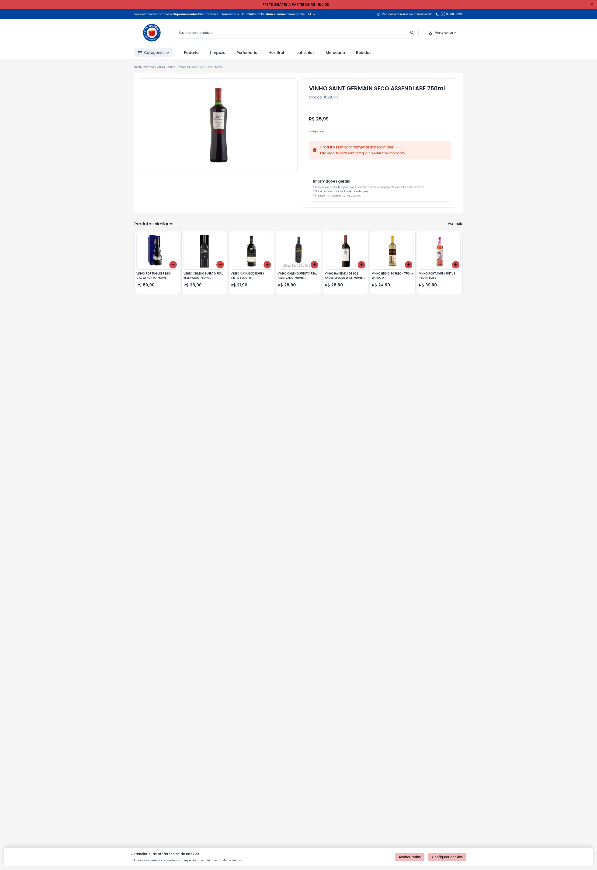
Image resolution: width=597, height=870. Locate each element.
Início (138, 67)
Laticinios (306, 52)
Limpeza (218, 52)
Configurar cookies (447, 857)
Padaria (191, 52)
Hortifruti (277, 52)
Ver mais (455, 223)
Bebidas (363, 52)
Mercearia (335, 52)
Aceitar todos (410, 857)
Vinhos (149, 67)
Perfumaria (247, 52)
